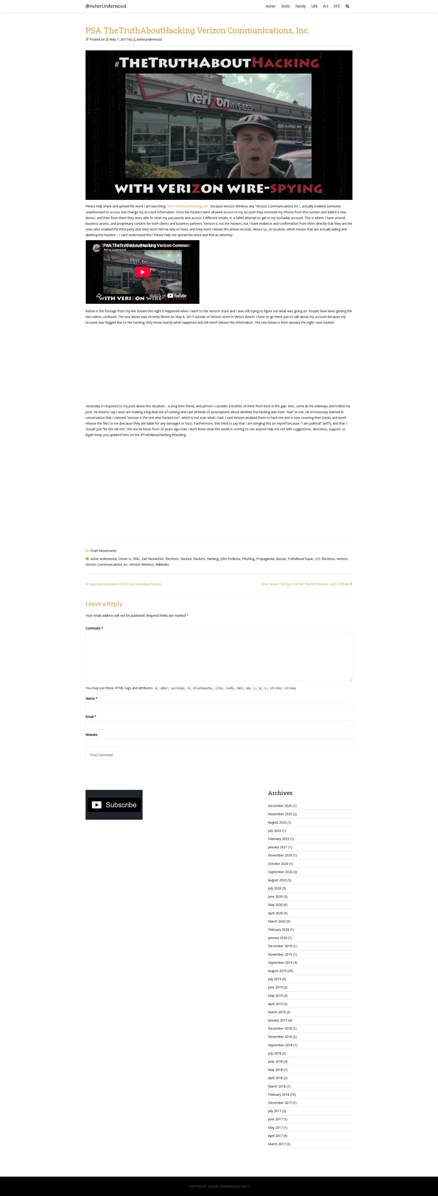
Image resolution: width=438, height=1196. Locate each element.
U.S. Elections (325, 559)
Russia (281, 559)
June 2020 (275, 896)
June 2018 (275, 1061)
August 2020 (277, 880)
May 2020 (275, 904)
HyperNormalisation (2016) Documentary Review (125, 584)
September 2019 (280, 962)
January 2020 (277, 938)
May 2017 (275, 1127)
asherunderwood (149, 39)
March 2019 (277, 1012)
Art (325, 6)
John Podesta (230, 559)
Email (91, 716)
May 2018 (275, 1069)
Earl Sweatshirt (153, 559)
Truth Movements (103, 551)
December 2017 (280, 1103)
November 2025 (280, 814)
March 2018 (277, 1086)
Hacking (213, 559)
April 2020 (275, 913)
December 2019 (280, 946)
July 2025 (274, 830)
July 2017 (274, 1111)
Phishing (248, 559)
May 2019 (275, 995)
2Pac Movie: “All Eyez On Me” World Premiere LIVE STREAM (305, 584)
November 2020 (280, 855)
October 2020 (278, 863)
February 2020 (278, 929)
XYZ (337, 6)
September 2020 (280, 872)
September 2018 (280, 1045)
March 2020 (277, 921)
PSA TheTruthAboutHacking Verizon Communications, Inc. (198, 30)
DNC (136, 559)
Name (91, 698)
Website (91, 734)
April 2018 (275, 1078)
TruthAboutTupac (300, 559)
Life (314, 6)
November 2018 (280, 1036)
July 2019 (274, 979)
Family (300, 6)
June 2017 (275, 1119)
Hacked (185, 559)
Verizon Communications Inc (107, 564)
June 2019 (275, 987)
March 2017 (277, 1144)
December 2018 (280, 1028)
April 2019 (275, 1004)
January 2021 (277, 847)
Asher (271, 6)
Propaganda (265, 559)
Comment (94, 628)
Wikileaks (162, 564)
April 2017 (275, 1136)
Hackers (199, 559)
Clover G (124, 559)
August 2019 (277, 971)
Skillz (285, 6)
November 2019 (280, 954)
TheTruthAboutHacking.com (188, 206)
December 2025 (280, 806)
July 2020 (274, 888)
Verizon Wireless (142, 564)
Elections (172, 559)
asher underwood (104, 559)
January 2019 (277, 1020)
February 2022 (278, 839)
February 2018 (278, 1094)
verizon (342, 559)
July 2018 (274, 1053)
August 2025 (277, 822)
